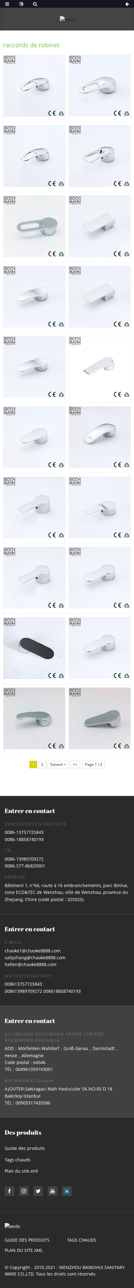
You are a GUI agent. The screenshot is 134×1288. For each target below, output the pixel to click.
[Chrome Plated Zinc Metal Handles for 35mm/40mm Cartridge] (100, 440)
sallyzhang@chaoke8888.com (35, 957)
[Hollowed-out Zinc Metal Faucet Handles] (100, 88)
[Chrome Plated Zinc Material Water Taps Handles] (34, 650)
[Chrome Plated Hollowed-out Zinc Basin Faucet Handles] (34, 158)
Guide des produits (25, 1148)
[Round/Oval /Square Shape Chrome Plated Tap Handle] (100, 650)
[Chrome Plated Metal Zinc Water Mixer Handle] (100, 158)
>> (75, 764)
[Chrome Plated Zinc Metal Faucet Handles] (34, 510)
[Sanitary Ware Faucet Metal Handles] (100, 369)
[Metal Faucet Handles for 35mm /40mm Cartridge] (100, 510)
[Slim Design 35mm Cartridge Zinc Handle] (100, 721)
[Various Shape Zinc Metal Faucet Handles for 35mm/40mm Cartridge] (100, 299)
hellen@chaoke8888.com (30, 964)
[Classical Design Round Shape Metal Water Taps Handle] (34, 580)
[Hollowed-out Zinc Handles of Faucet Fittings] (34, 229)
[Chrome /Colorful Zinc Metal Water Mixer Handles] (34, 721)
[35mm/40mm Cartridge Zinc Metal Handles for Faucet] (100, 229)
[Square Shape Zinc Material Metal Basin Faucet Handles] (34, 299)
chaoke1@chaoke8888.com (32, 951)
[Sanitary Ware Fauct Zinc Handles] (100, 580)
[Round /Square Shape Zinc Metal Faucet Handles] (34, 369)
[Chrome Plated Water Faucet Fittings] (34, 440)
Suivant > (58, 764)
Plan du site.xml (21, 1171)
